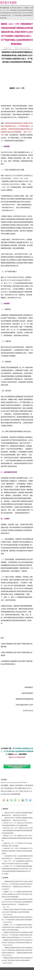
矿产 (17, 791)
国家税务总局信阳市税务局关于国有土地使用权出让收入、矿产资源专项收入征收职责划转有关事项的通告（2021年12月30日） (17, 919)
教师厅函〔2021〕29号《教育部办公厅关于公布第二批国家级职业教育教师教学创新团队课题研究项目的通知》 (17, 838)
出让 (13, 791)
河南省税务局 (8, 788)
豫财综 (12, 785)
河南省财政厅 (19, 785)
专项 (24, 791)
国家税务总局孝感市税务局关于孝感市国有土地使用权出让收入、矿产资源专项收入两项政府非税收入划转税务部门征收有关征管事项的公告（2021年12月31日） (17, 935)
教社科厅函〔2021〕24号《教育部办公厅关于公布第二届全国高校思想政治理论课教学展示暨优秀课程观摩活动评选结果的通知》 (17, 830)
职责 (4, 794)
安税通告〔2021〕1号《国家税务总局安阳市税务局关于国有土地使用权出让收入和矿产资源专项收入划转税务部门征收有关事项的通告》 (17, 894)
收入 (28, 791)
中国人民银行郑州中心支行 (22, 788)
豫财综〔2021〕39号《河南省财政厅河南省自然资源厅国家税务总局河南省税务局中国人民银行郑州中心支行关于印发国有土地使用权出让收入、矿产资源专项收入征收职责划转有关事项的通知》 (16, 13)
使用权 (9, 791)
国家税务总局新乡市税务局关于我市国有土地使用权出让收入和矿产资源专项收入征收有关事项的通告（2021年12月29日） (17, 912)
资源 (21, 791)
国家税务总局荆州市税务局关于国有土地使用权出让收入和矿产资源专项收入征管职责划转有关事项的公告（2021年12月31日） (17, 942)
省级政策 (27, 7)
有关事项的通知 (15, 794)
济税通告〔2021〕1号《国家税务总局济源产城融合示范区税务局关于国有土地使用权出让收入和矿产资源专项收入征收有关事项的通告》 (17, 927)
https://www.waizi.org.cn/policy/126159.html (14, 782)
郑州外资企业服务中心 (16, 7)
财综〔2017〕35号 (10, 283)
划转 (8, 794)
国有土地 (4, 791)
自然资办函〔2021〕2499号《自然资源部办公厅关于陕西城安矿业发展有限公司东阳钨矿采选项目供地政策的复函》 (17, 851)
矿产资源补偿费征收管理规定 (14, 277)
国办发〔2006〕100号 (21, 178)
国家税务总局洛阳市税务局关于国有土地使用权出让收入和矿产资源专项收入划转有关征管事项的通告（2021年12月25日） (17, 960)
